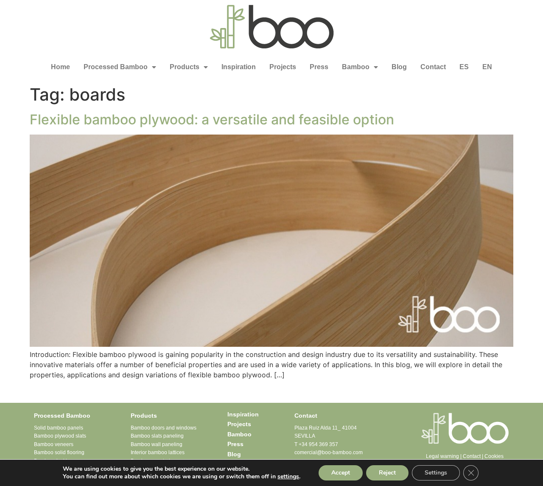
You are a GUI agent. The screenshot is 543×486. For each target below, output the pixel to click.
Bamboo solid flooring (59, 452)
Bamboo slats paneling (157, 436)
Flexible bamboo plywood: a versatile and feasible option (212, 119)
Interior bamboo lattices (158, 452)
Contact (433, 66)
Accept (340, 473)
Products (184, 66)
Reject (387, 473)
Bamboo (355, 66)
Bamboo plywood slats (60, 436)
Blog (399, 66)
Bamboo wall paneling (156, 444)
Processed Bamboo (116, 66)
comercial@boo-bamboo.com (328, 452)
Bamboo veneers (53, 444)
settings (288, 476)
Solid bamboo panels (58, 428)
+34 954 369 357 (318, 444)
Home (60, 66)
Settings (436, 473)
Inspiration (238, 66)
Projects (282, 66)
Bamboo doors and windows (163, 428)
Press (319, 66)
